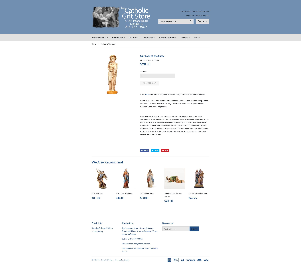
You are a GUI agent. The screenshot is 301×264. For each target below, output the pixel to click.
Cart (204, 21)
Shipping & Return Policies (102, 228)
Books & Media (99, 37)
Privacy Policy (97, 231)
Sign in (188, 16)
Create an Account (202, 16)
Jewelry (184, 37)
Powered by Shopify (122, 260)
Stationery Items (167, 37)
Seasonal (148, 37)
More (196, 37)
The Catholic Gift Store (105, 260)
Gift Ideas (134, 37)
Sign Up (194, 229)
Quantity (143, 71)
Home (94, 44)
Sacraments (118, 37)
